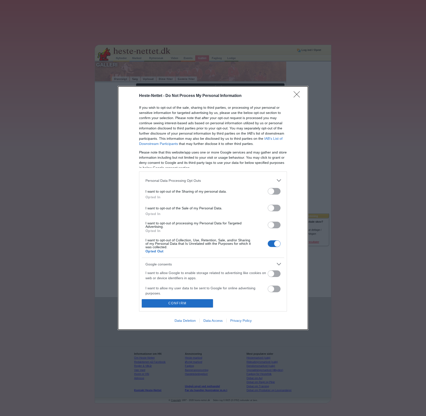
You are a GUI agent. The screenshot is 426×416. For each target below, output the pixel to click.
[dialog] (213, 207)
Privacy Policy (241, 321)
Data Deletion (185, 321)
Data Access (213, 321)
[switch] (274, 191)
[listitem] (213, 180)
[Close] (298, 96)
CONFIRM (177, 303)
